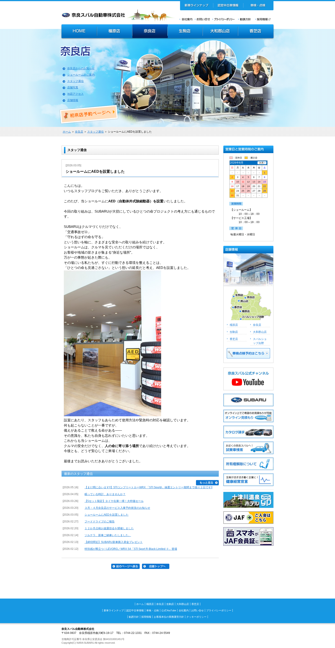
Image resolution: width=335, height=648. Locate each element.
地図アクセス (75, 93)
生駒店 (185, 31)
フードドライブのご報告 (100, 521)
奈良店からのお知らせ (81, 68)
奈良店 (150, 31)
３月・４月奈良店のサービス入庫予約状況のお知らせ (117, 507)
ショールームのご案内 (81, 74)
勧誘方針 (244, 19)
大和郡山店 (220, 31)
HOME (79, 31)
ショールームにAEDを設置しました (107, 514)
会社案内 (186, 19)
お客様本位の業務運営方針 (169, 616)
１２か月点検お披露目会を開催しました (109, 528)
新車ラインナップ (196, 5)
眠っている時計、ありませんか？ (105, 494)
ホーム (67, 131)
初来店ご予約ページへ (89, 114)
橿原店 (114, 31)
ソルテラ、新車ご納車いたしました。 (108, 535)
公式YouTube (168, 610)
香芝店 (256, 31)
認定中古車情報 (228, 5)
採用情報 (264, 19)
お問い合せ (202, 19)
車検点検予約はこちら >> (248, 353)
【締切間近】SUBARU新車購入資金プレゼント (114, 542)
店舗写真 (72, 87)
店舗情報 (72, 100)
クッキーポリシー (196, 616)
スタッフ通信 (75, 81)
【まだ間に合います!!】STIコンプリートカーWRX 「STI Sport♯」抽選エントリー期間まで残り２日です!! (148, 487)
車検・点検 (258, 5)
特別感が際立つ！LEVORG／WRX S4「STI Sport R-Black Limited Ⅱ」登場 (131, 548)
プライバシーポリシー (223, 19)
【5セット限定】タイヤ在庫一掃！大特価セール (114, 501)
